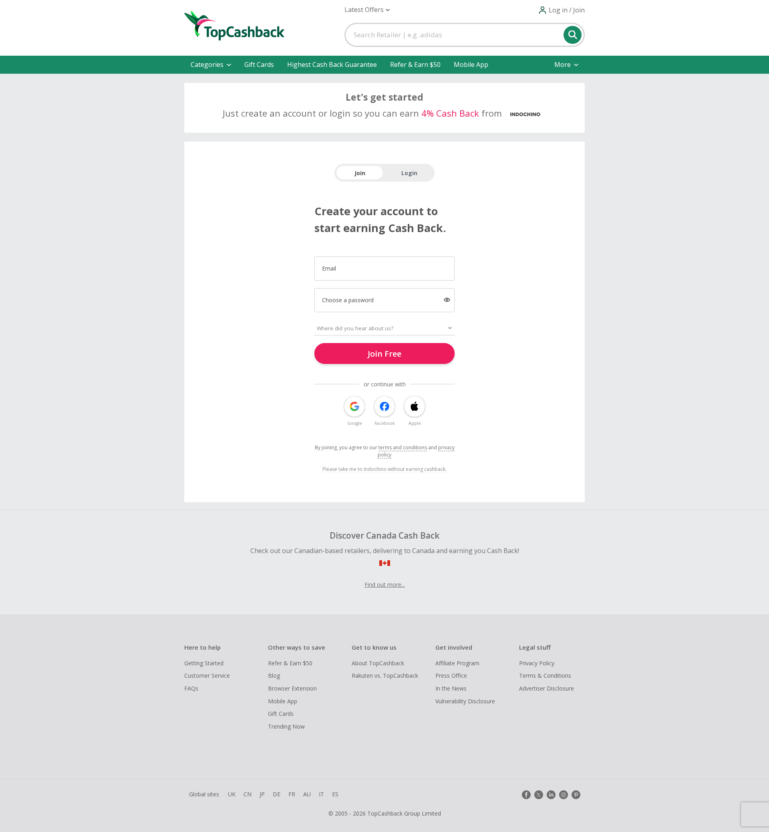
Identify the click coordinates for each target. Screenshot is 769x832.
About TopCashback (378, 663)
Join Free (384, 353)
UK (232, 794)
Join (359, 173)
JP (262, 794)
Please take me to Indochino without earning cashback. (384, 469)
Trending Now (286, 726)
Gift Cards (259, 64)
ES (335, 794)
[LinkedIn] (551, 794)
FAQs (191, 688)
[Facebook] (526, 794)
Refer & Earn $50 (415, 64)
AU (307, 794)
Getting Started (203, 663)
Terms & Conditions (545, 675)
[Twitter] (538, 794)
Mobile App (471, 64)
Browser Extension (292, 688)
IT (321, 794)
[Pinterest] (576, 794)
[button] (367, 10)
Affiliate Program (457, 663)
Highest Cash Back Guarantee (332, 64)
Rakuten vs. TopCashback (385, 675)
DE (276, 794)
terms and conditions (402, 447)
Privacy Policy (536, 663)
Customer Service (207, 675)
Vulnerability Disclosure (465, 701)
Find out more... (384, 584)
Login (409, 173)
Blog (274, 675)
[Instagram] (563, 794)
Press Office (451, 675)
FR (291, 794)
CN (248, 794)
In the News (451, 688)
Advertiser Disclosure (546, 688)
